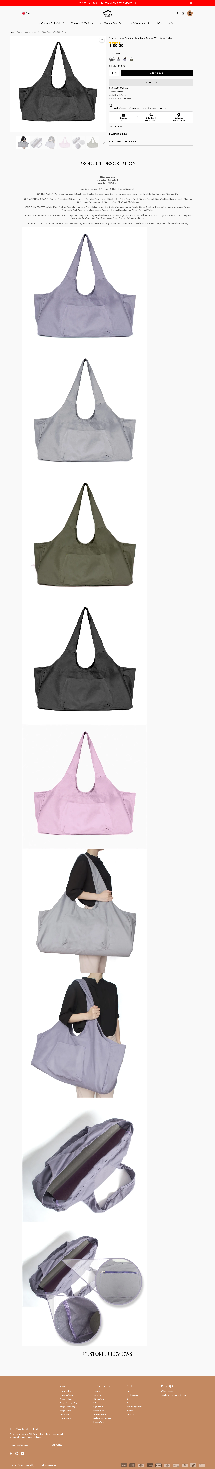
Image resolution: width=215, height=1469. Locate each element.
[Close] (191, 3)
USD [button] (28, 13)
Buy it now (151, 82)
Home (12, 32)
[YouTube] (23, 1453)
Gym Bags (126, 98)
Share (101, 40)
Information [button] (101, 1385)
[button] (33, 13)
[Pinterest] (17, 1453)
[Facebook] (11, 1453)
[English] (23, 13)
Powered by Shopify (32, 1464)
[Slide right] (104, 142)
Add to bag (156, 73)
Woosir (120, 91)
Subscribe (57, 1444)
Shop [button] (63, 1385)
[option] (58, 84)
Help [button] (130, 1385)
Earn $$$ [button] (167, 1385)
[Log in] (182, 13)
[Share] (101, 40)
